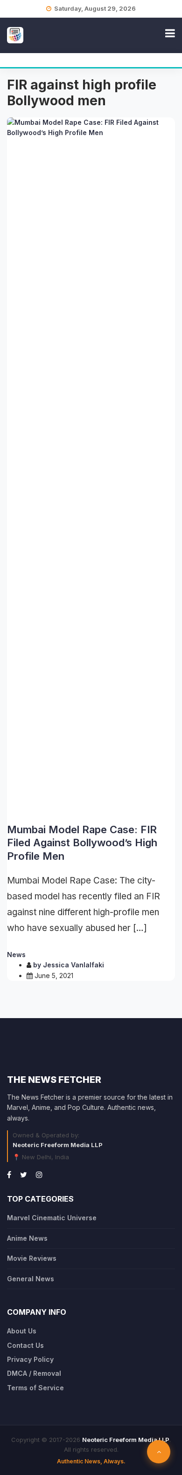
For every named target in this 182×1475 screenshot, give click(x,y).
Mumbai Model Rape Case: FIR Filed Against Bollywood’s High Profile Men (82, 842)
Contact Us (25, 1345)
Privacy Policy (30, 1359)
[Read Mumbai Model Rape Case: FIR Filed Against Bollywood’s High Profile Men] (91, 466)
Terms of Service (35, 1388)
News (16, 954)
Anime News (27, 1238)
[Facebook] (9, 1174)
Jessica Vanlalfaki (73, 965)
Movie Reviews (31, 1258)
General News (30, 1279)
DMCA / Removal (34, 1373)
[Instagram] (39, 1174)
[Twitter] (23, 1174)
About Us (21, 1331)
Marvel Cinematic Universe (52, 1218)
